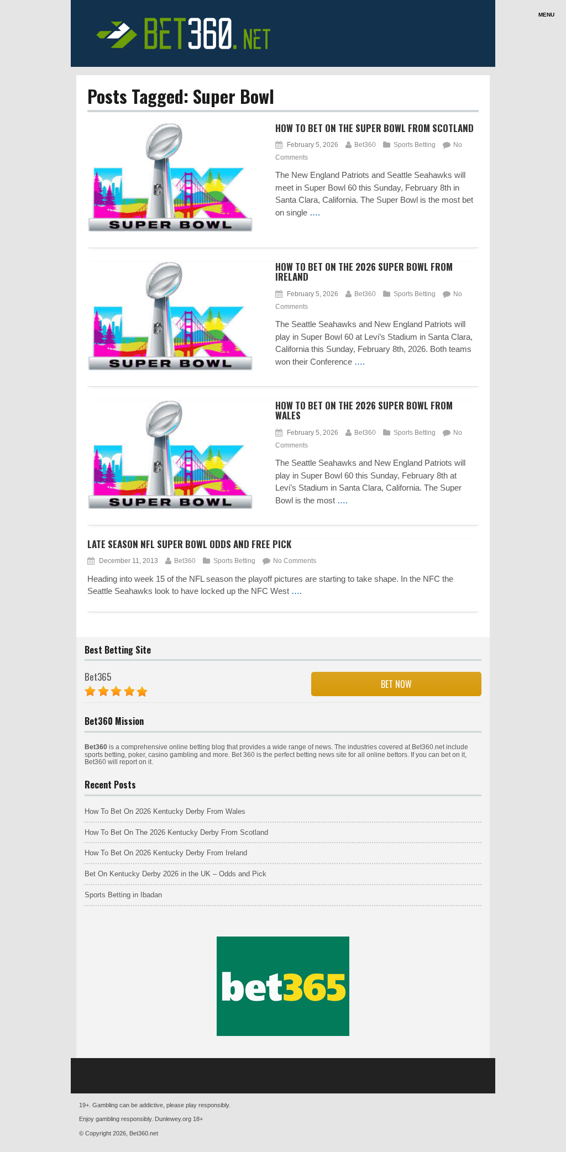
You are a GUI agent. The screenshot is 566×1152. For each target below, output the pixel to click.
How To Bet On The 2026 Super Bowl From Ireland (364, 272)
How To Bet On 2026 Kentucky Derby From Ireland (166, 853)
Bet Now (396, 684)
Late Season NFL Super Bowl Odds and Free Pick (189, 544)
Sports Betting (415, 145)
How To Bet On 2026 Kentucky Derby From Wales (165, 811)
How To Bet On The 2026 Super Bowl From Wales (364, 410)
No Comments (294, 561)
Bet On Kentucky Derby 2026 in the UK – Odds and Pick (175, 874)
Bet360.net (143, 1133)
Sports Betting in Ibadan (123, 895)
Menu (546, 15)
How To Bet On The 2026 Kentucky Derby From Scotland (176, 832)
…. (315, 212)
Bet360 (365, 145)
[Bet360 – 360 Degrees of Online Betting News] (186, 52)
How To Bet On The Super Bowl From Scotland (374, 128)
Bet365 (98, 676)
